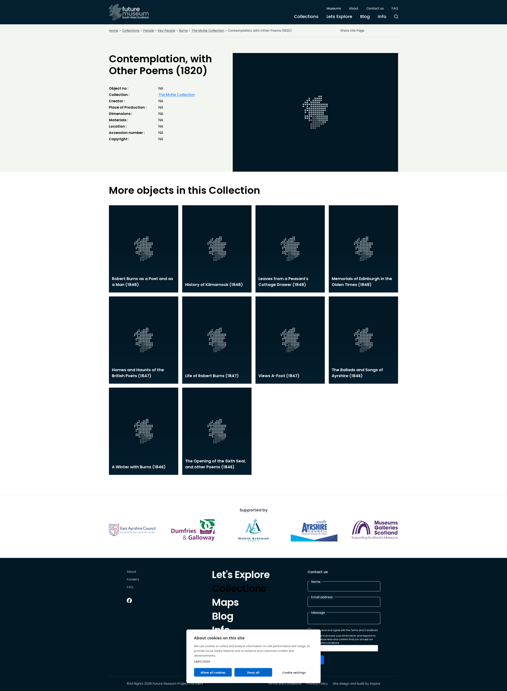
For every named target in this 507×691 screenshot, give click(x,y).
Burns (183, 30)
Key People (166, 30)
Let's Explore (241, 576)
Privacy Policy (317, 683)
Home (113, 30)
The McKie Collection (208, 30)
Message (318, 612)
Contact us (375, 8)
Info (382, 16)
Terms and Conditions (284, 683)
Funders (133, 579)
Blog (365, 16)
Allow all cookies (213, 672)
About (353, 8)
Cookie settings (294, 672)
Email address (322, 597)
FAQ (395, 8)
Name (315, 581)
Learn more (202, 661)
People (148, 30)
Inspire (375, 683)
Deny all (253, 672)
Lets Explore (339, 16)
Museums (333, 8)
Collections (306, 16)
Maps (225, 603)
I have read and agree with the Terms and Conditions (345, 630)
